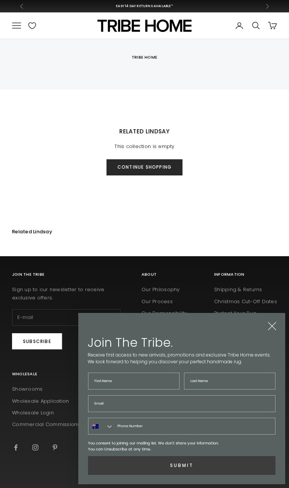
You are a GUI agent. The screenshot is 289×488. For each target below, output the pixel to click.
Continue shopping (144, 167)
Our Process (157, 301)
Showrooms (27, 389)
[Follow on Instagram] (35, 447)
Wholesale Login (33, 412)
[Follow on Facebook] (16, 447)
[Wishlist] (32, 25)
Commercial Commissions (46, 424)
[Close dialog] (272, 326)
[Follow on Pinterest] (55, 447)
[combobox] (101, 426)
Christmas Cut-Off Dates (245, 301)
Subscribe (37, 341)
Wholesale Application (40, 401)
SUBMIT (181, 465)
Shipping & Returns (238, 289)
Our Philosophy (160, 289)
